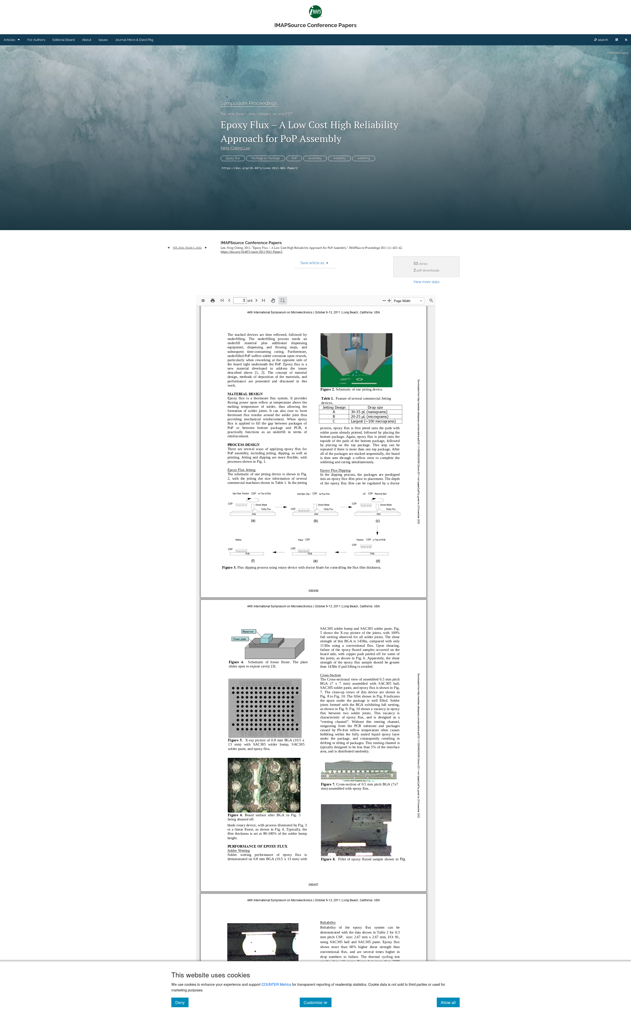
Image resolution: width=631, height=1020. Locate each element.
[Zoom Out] (384, 300)
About (86, 40)
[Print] (212, 301)
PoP (294, 158)
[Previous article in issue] (168, 247)
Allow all (450, 1002)
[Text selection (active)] (282, 301)
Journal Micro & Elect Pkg (134, 40)
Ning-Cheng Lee (235, 148)
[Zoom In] (389, 300)
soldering (363, 158)
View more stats (426, 282)
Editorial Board (64, 40)
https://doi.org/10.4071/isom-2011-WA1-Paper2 (260, 168)
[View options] (203, 300)
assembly (315, 158)
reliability (339, 158)
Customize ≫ (318, 1002)
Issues (103, 40)
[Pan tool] (272, 301)
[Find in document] (431, 301)
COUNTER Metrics (276, 984)
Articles (9, 40)
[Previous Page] (229, 300)
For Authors (36, 40)
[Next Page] (256, 300)
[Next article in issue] (206, 247)
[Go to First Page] (222, 300)
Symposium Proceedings (249, 103)
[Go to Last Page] (263, 300)
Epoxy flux (233, 158)
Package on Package (265, 158)
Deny (182, 1002)
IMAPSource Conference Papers (251, 242)
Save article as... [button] (314, 263)
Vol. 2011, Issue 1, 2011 (238, 114)
